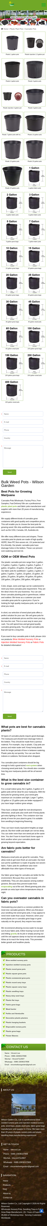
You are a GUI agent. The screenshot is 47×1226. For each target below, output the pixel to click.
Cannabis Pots (30, 29)
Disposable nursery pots (16, 1027)
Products (7, 1185)
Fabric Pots (38, 642)
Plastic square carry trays (16, 987)
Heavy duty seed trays (15, 996)
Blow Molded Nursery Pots (25, 639)
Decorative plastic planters (17, 1018)
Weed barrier (11, 1009)
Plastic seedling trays (15, 991)
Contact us (7, 1198)
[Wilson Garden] (11, 4)
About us (7, 1193)
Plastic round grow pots (16, 969)
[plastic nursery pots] (12, 42)
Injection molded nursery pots (18, 965)
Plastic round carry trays (16, 982)
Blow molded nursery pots (16, 960)
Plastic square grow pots (16, 974)
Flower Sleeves (12, 1036)
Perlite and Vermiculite (15, 1013)
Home (5, 29)
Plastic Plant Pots (16, 29)
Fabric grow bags (13, 1005)
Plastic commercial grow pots (18, 978)
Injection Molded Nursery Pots (15, 642)
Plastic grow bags (13, 1031)
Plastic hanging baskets (16, 1022)
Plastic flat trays (12, 1000)
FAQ (5, 1189)
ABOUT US (8, 1090)
